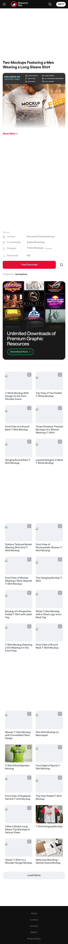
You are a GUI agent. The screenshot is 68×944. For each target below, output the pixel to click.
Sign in (61, 4)
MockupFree (21, 274)
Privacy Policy (34, 939)
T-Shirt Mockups (35, 248)
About (34, 914)
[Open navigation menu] (4, 4)
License (34, 920)
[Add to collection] (61, 265)
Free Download (29, 265)
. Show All (48, 248)
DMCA (34, 933)
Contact (34, 926)
